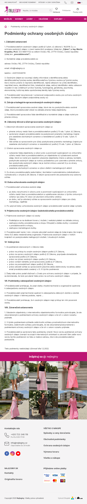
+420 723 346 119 (19, 434)
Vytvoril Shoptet (64, 498)
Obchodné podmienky (27, 2)
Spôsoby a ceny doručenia (49, 2)
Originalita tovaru (13, 479)
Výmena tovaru (51, 452)
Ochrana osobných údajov (57, 445)
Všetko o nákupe (52, 458)
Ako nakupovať (11, 2)
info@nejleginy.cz (19, 443)
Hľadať (50, 10)
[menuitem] (7, 19)
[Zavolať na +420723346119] (67, 2)
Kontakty (9, 473)
